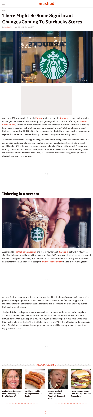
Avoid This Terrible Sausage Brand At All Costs (33, 393)
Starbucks (64, 118)
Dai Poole (8, 27)
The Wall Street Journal (25, 252)
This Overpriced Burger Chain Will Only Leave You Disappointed (81, 393)
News (4, 10)
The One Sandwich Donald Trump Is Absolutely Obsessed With (56, 395)
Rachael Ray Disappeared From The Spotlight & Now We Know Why (12, 393)
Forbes (38, 118)
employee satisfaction (52, 261)
